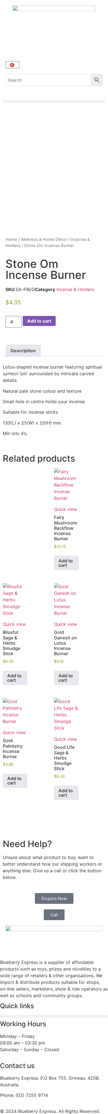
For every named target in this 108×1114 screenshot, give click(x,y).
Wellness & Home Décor (44, 239)
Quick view (65, 509)
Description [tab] (23, 350)
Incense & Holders (75, 289)
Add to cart (39, 321)
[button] (54, 101)
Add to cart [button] (65, 563)
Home (11, 239)
